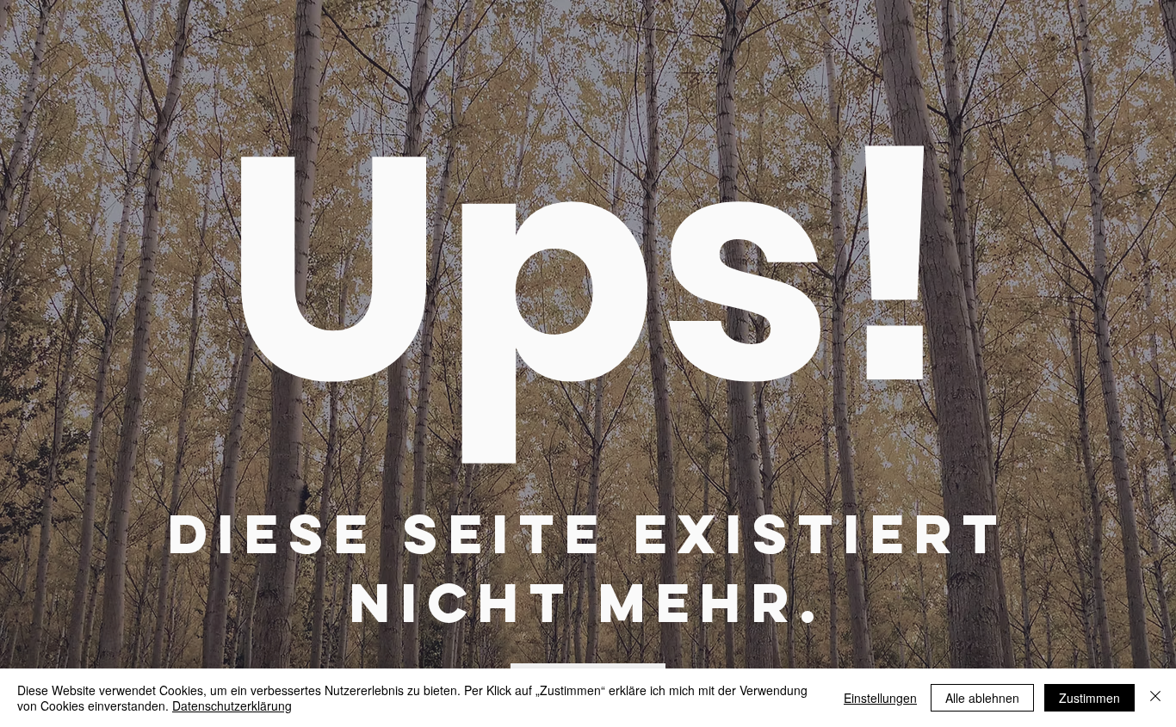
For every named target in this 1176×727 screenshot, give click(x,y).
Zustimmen (1089, 697)
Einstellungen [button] (880, 697)
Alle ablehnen (982, 697)
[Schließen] (1155, 697)
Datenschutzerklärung (232, 705)
